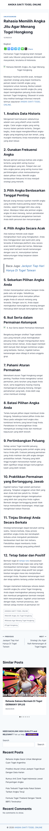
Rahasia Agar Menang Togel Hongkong (19, 620)
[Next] (42, 691)
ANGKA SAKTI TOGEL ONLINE (16, 611)
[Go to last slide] (6, 691)
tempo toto (24, 561)
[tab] (20, 716)
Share (30, 49)
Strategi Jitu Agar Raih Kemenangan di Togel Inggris (36, 642)
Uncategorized (10, 16)
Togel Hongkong (11, 625)
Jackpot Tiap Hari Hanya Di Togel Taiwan (11, 642)
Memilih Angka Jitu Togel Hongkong (18, 616)
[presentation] (24, 682)
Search (6, 740)
